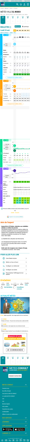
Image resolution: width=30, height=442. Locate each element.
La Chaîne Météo (5, 1)
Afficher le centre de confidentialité (10, 414)
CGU (3, 401)
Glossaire (17, 212)
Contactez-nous (5, 388)
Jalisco (11, 8)
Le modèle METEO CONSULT (8, 396)
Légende (12, 212)
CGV (3, 398)
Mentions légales (6, 404)
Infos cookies (5, 406)
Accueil (2, 8)
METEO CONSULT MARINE (16, 1)
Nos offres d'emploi (6, 391)
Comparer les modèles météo (14, 77)
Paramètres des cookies (7, 409)
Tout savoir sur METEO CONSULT (9, 393)
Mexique (6, 8)
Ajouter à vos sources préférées (16, 216)
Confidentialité (5, 411)
